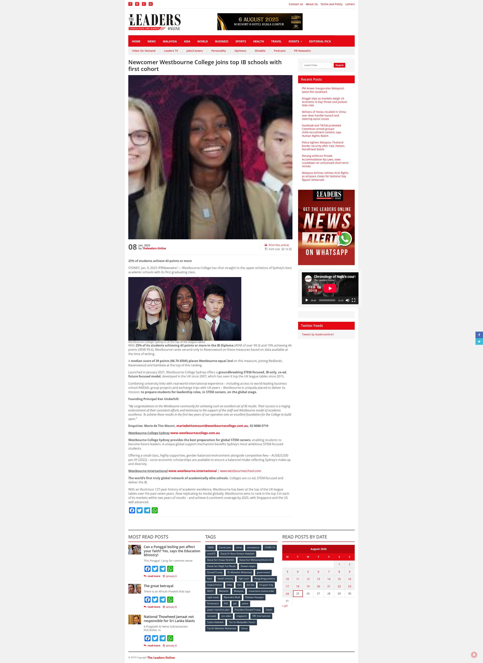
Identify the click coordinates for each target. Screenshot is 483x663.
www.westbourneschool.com (240, 471)
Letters (350, 4)
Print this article (279, 245)
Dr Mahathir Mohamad (240, 572)
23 (349, 586)
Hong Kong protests (264, 578)
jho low (250, 584)
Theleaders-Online (154, 248)
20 (318, 586)
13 (318, 579)
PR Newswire (302, 50)
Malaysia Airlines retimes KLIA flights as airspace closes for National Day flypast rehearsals (325, 176)
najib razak (213, 597)
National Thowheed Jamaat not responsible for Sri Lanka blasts (169, 618)
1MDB (210, 547)
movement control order (261, 591)
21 (328, 586)
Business (221, 41)
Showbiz (260, 50)
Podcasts (280, 50)
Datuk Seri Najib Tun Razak (221, 566)
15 (339, 579)
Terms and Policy (332, 4)
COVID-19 (270, 547)
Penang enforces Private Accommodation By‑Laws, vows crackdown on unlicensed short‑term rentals (325, 161)
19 (308, 586)
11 (297, 579)
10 (287, 579)
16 (349, 579)
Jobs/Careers (195, 50)
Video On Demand (143, 50)
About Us (312, 4)
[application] (330, 288)
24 (287, 593)
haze (209, 578)
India (229, 584)
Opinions (240, 50)
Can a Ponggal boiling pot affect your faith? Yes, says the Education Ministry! (172, 550)
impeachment (214, 584)
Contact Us (296, 4)
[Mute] (347, 300)
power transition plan (218, 609)
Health (258, 41)
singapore (241, 616)
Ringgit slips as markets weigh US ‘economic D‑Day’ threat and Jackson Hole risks (324, 102)
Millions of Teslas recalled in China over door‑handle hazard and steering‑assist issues (324, 115)
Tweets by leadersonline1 (318, 334)
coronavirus (253, 547)
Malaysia (170, 41)
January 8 (171, 576)
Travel (276, 41)
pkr (235, 603)
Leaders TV (171, 50)
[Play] (307, 300)
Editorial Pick (320, 41)
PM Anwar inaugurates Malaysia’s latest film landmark (323, 89)
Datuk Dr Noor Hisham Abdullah (237, 553)
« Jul (285, 606)
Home (136, 41)
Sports (240, 41)
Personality (218, 50)
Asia (187, 41)
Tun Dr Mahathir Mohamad (221, 628)
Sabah (269, 609)
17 (287, 586)
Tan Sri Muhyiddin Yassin (242, 622)
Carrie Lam (225, 547)
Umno (244, 628)
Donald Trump (214, 572)
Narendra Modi (232, 597)
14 (328, 579)
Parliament (213, 603)
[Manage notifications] (474, 655)
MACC (210, 591)
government (263, 572)
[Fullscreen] (353, 300)
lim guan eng (266, 584)
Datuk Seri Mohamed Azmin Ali (255, 559)
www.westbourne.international (192, 471)
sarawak (211, 616)
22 (339, 586)
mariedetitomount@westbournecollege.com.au (212, 426)
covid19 (211, 553)
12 (308, 579)
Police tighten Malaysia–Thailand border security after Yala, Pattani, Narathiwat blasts (323, 146)
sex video (226, 616)
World (202, 41)
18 (297, 586)
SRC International (261, 616)
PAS (226, 603)
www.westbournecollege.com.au (195, 433)
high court (243, 578)
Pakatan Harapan (254, 597)
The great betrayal (158, 586)
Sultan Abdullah (215, 622)
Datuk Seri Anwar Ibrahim (220, 559)
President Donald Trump (247, 609)
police (245, 603)
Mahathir (224, 591)
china (239, 547)
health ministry (225, 578)
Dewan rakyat (248, 566)
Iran (239, 584)
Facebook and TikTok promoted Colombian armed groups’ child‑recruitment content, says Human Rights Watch (321, 131)
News (152, 41)
